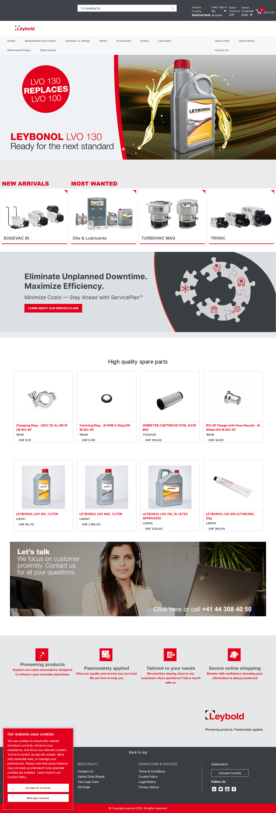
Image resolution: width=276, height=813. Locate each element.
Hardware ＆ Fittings (78, 40)
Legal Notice (147, 782)
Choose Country (230, 773)
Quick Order (222, 40)
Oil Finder (84, 787)
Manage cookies (38, 797)
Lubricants (164, 40)
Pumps (12, 40)
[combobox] (123, 8)
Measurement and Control (40, 40)
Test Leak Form (88, 782)
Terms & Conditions (152, 771)
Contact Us (221, 50)
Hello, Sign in (219, 7)
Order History (247, 40)
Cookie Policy (148, 776)
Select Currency (234, 9)
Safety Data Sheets (91, 776)
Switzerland (201, 15)
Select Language (248, 9)
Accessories (123, 40)
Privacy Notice (149, 787)
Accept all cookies (38, 787)
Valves (103, 40)
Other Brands (48, 50)
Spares (144, 40)
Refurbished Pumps (19, 50)
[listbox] (234, 15)
